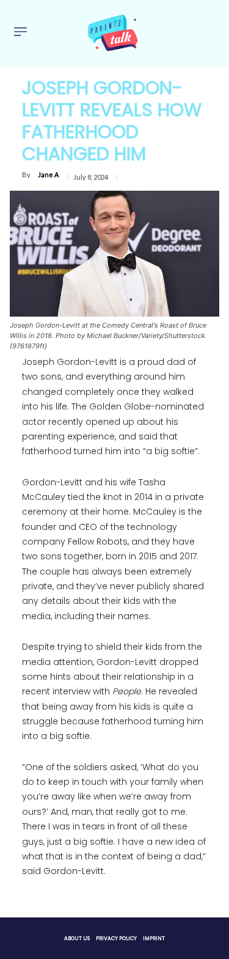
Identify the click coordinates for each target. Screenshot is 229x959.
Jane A (48, 174)
